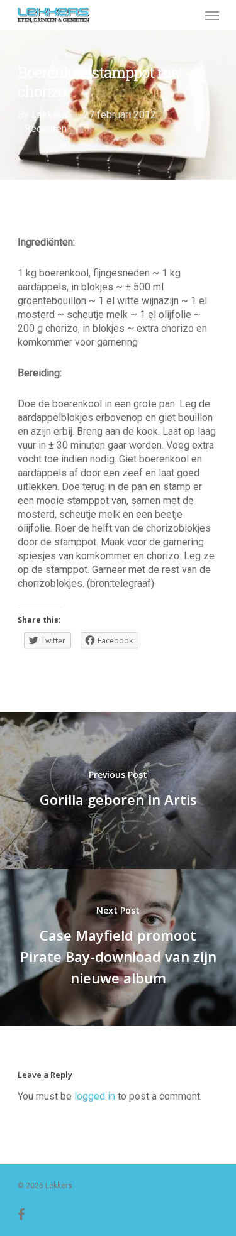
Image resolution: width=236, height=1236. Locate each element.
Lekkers (49, 115)
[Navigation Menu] (212, 15)
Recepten (46, 128)
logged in (94, 1096)
